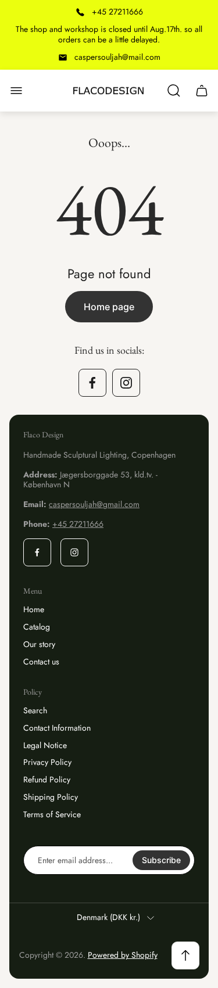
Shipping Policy (50, 797)
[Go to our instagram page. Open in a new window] (126, 383)
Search (35, 710)
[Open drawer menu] (16, 90)
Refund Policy (46, 779)
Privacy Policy (47, 762)
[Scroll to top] (185, 955)
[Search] (174, 90)
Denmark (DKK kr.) (108, 917)
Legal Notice (45, 745)
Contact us (41, 661)
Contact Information (57, 728)
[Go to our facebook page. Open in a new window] (92, 383)
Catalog (36, 627)
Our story (39, 644)
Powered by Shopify (123, 955)
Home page (109, 306)
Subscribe (161, 860)
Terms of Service (52, 814)
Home (33, 609)
